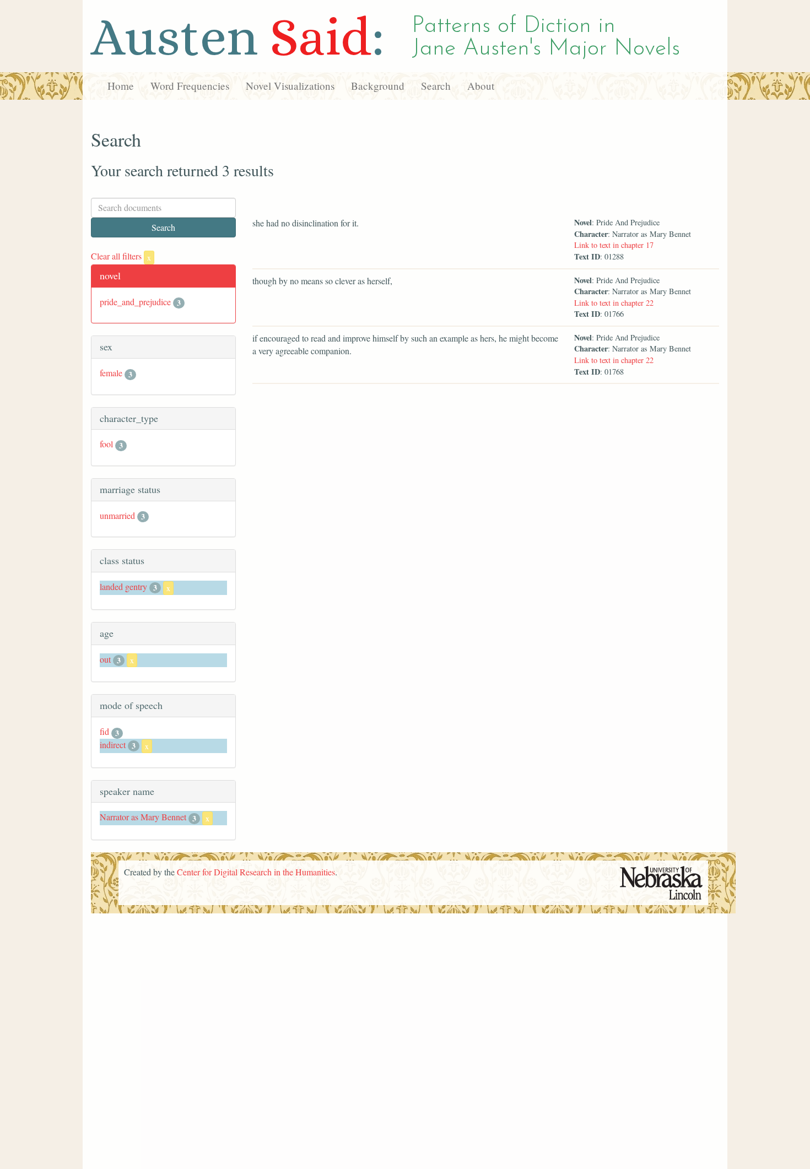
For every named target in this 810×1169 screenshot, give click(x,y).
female (111, 372)
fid (104, 731)
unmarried (117, 515)
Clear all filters (121, 256)
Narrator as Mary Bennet (143, 816)
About (480, 86)
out (105, 659)
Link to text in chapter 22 (614, 302)
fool (106, 444)
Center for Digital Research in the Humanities (256, 872)
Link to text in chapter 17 (614, 245)
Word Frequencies (189, 86)
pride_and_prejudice (135, 301)
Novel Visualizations (290, 86)
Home (120, 86)
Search (436, 86)
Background (377, 86)
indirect (113, 744)
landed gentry (123, 586)
